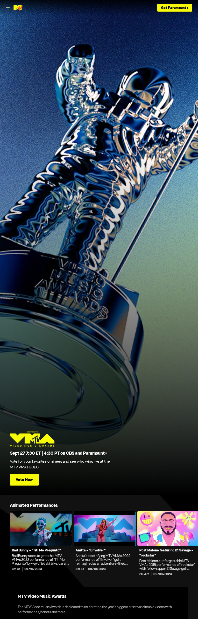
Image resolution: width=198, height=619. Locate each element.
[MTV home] (18, 8)
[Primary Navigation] (8, 8)
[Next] (193, 545)
